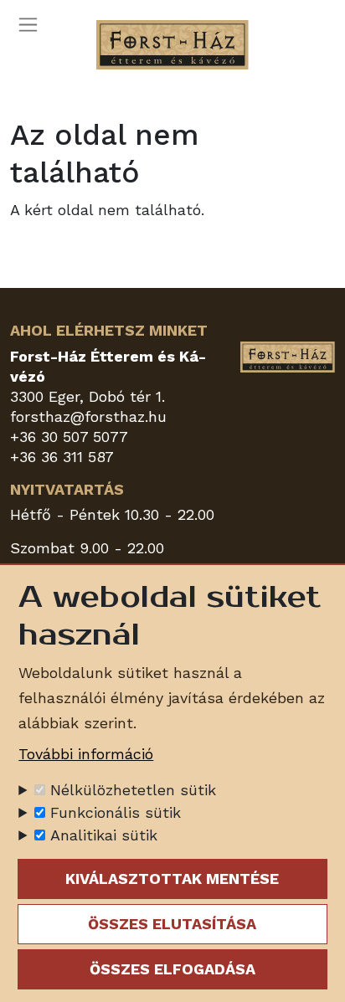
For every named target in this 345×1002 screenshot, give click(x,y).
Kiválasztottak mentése (172, 878)
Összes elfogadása (172, 969)
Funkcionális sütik (115, 812)
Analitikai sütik (103, 835)
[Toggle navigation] (33, 24)
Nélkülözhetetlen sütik (133, 790)
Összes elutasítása (172, 924)
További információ (85, 754)
